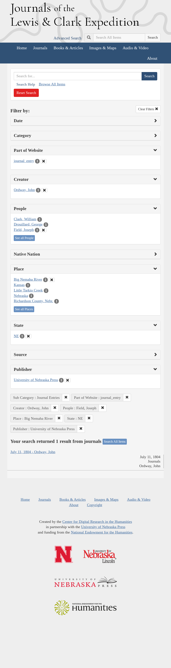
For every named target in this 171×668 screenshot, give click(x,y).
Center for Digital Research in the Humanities (97, 522)
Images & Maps (102, 48)
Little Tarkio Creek (28, 290)
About (152, 58)
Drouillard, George (28, 224)
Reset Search (26, 93)
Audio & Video (135, 48)
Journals (40, 48)
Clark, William (25, 219)
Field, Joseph (24, 230)
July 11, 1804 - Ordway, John (32, 452)
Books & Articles (68, 48)
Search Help (25, 84)
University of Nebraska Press (36, 380)
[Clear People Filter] (43, 230)
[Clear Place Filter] (52, 280)
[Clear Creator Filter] (44, 190)
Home (22, 48)
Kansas (19, 285)
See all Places (24, 309)
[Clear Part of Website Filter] (44, 161)
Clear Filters (146, 109)
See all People (24, 238)
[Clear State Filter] (28, 336)
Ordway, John (24, 190)
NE (16, 336)
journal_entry (24, 161)
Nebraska (21, 296)
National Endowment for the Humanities (101, 532)
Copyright (94, 505)
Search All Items (115, 441)
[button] (66, 397)
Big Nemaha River (28, 279)
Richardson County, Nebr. (33, 301)
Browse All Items (52, 84)
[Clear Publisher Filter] (67, 380)
